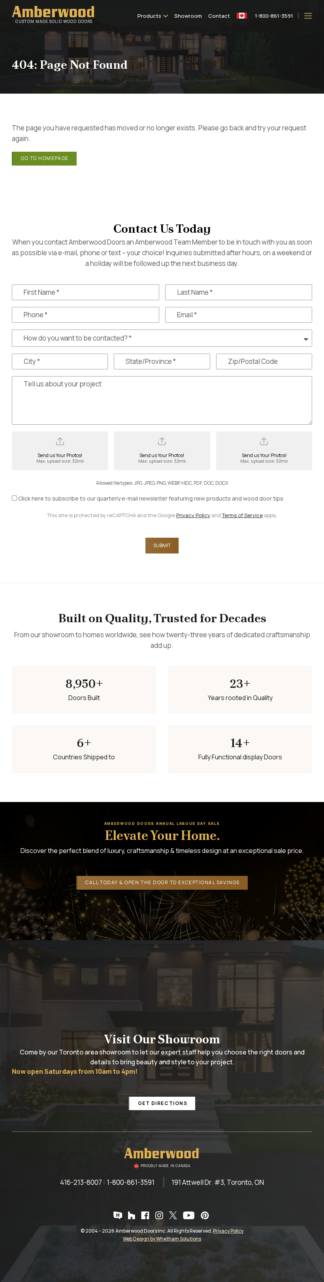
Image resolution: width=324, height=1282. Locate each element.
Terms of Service (242, 515)
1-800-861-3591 (274, 16)
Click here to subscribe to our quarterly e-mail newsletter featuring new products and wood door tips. (151, 498)
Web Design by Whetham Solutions (162, 1238)
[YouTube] (189, 1215)
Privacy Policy (193, 515)
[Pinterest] (206, 1215)
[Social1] (118, 1215)
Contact (219, 15)
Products (149, 15)
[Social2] (132, 1215)
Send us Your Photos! (60, 458)
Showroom (188, 15)
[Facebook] (146, 1215)
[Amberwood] (162, 1158)
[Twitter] (174, 1215)
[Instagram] (160, 1215)
